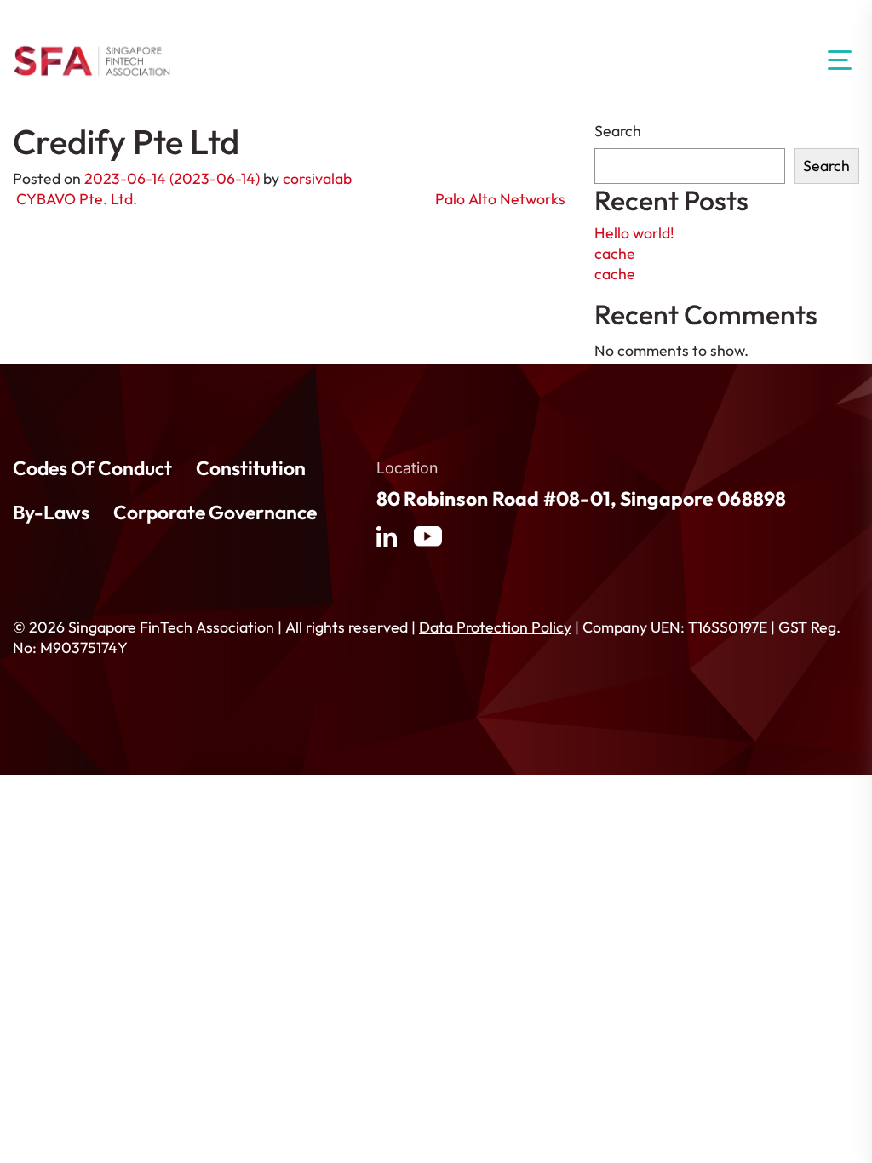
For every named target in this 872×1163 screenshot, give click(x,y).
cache (614, 253)
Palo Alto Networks (502, 199)
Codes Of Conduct (92, 468)
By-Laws (51, 512)
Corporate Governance (215, 512)
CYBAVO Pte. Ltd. (75, 199)
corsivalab (317, 178)
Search (617, 130)
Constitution (251, 468)
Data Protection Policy (495, 627)
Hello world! (634, 233)
